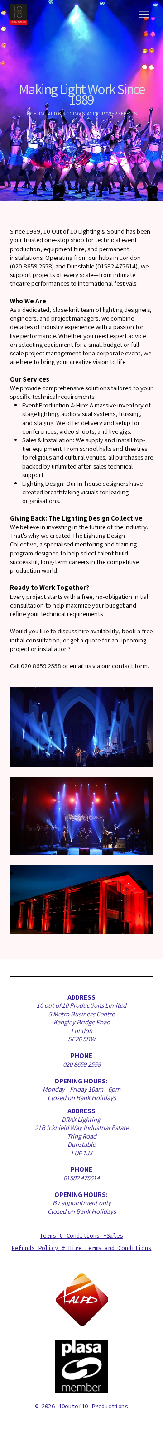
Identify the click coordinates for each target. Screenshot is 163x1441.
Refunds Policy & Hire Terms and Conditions (82, 1248)
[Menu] (144, 14)
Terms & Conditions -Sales (81, 1235)
